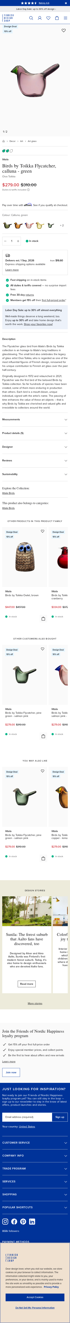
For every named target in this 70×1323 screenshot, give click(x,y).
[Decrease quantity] (5, 241)
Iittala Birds (8, 493)
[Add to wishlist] (64, 30)
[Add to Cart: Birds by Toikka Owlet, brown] (43, 618)
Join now (11, 1072)
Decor (12, 141)
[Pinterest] (23, 1222)
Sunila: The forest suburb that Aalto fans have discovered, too (27, 939)
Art (21, 141)
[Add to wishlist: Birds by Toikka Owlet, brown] (42, 531)
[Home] (3, 141)
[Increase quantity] (18, 241)
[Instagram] (5, 1222)
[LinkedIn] (32, 1222)
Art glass (32, 141)
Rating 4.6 (44, 3)
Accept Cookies (35, 1297)
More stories (35, 1003)
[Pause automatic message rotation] (66, 3)
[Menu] (65, 18)
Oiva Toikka (8, 176)
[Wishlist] (48, 18)
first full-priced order (53, 300)
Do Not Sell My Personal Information (35, 1307)
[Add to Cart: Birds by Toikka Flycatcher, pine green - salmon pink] (43, 736)
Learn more (8, 1061)
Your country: (10, 1126)
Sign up (59, 1117)
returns (30, 294)
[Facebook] (14, 1222)
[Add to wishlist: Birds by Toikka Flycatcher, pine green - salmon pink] (42, 649)
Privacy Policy (51, 1287)
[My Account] (39, 18)
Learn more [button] (12, 269)
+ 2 (62, 225)
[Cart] (57, 18)
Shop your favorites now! (38, 324)
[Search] (31, 18)
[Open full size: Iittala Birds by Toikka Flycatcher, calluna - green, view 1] (35, 80)
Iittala (5, 159)
